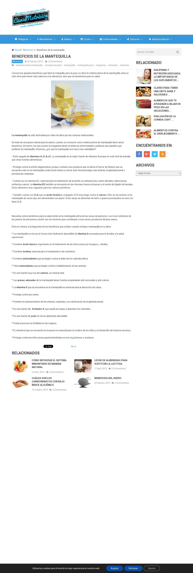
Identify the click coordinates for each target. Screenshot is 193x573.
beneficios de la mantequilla (29, 65)
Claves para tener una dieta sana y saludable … (166, 91)
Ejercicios (135, 39)
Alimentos (17, 61)
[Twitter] (155, 154)
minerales (112, 65)
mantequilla (69, 65)
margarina (101, 65)
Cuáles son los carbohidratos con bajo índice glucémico (48, 381)
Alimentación (45, 39)
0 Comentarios (55, 61)
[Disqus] (72, 438)
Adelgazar (23, 39)
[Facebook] (139, 154)
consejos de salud (53, 65)
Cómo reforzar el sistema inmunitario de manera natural (49, 364)
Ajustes (151, 568)
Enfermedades (110, 39)
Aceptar (115, 568)
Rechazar (133, 568)
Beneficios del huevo (107, 378)
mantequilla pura (85, 65)
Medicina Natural (160, 39)
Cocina (87, 39)
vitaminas (124, 65)
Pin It (73, 346)
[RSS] (163, 154)
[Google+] (147, 154)
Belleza (67, 39)
